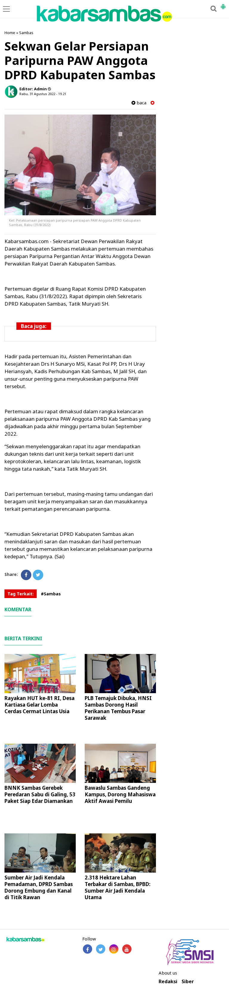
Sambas (26, 32)
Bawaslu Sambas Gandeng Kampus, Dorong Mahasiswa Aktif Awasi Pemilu (120, 794)
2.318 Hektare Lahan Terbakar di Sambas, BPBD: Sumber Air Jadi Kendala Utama (118, 887)
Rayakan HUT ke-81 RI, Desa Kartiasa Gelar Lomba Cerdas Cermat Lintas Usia (39, 705)
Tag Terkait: (20, 594)
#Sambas (51, 594)
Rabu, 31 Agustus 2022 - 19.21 (42, 94)
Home (9, 32)
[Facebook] (26, 575)
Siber (188, 981)
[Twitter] (38, 575)
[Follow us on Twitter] (100, 949)
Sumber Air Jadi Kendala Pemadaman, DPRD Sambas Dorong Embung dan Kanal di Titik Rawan (38, 887)
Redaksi (168, 981)
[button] (223, 4)
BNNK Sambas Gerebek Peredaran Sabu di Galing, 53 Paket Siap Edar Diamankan (39, 794)
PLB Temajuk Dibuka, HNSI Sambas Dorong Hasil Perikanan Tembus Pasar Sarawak (118, 708)
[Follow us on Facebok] (87, 949)
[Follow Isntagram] (114, 949)
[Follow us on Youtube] (127, 949)
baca (140, 102)
